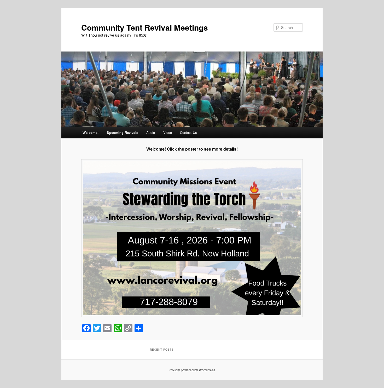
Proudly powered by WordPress (192, 370)
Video (167, 132)
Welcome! (90, 132)
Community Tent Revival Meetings (144, 27)
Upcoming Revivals (122, 132)
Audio (150, 132)
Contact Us (188, 132)
